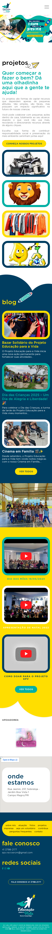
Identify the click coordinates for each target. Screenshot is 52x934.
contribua (43, 828)
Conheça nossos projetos (24, 143)
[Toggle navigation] (46, 7)
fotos (32, 825)
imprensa (8, 828)
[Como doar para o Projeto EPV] (26, 653)
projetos (42, 825)
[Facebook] (2, 868)
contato (38, 831)
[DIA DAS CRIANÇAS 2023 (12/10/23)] (26, 505)
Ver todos (26, 471)
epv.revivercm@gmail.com (17, 852)
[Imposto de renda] (26, 193)
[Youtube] (8, 868)
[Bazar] (26, 224)
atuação (22, 825)
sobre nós (11, 825)
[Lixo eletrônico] (26, 163)
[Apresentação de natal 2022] (26, 605)
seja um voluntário (25, 828)
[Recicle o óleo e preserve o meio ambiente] (26, 254)
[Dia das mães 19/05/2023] (26, 556)
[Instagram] (5, 868)
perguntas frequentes (20, 831)
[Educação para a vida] (6, 7)
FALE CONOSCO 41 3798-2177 (26, 882)
